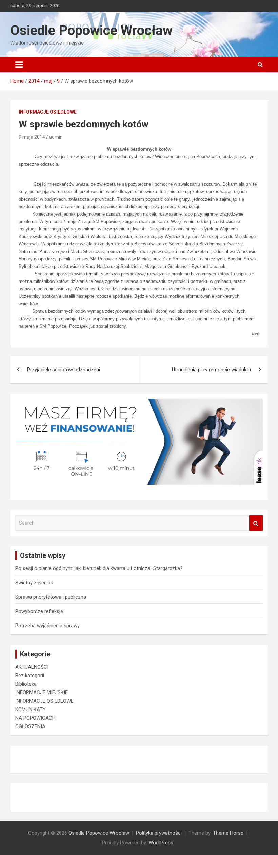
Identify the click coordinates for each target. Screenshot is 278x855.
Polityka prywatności (159, 833)
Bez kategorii (29, 675)
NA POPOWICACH (35, 718)
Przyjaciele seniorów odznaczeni (63, 369)
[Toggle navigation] (19, 64)
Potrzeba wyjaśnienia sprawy (47, 625)
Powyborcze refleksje (39, 611)
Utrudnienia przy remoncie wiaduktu (211, 369)
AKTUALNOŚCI (31, 667)
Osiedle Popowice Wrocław (91, 30)
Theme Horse (228, 833)
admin (56, 137)
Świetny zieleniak (34, 583)
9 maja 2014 (32, 137)
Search (256, 523)
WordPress (160, 843)
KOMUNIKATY (30, 709)
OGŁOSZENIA (30, 726)
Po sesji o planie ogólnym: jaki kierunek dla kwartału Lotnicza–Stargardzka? (99, 568)
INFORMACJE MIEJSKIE (41, 692)
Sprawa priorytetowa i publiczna (50, 597)
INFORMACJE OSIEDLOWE (48, 112)
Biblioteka (26, 684)
